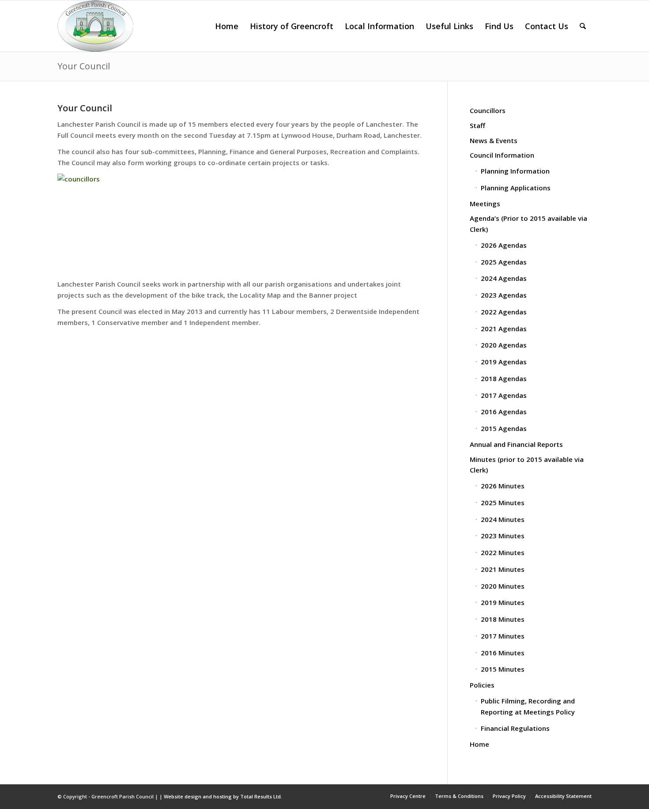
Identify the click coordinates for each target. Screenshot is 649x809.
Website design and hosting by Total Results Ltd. (223, 796)
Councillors (488, 110)
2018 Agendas (504, 378)
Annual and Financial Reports (516, 444)
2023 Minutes (502, 535)
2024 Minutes (502, 519)
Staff (477, 125)
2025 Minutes (502, 502)
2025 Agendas (504, 261)
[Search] (583, 26)
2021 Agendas (504, 328)
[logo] (95, 26)
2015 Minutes (502, 669)
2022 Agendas (504, 311)
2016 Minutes (502, 652)
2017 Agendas (504, 395)
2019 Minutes (502, 602)
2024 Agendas (504, 278)
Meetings (485, 203)
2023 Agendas (504, 295)
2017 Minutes (502, 635)
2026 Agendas (504, 245)
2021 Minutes (502, 569)
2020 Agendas (504, 344)
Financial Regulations (515, 728)
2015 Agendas (504, 428)
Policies (482, 684)
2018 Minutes (502, 619)
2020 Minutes (502, 586)
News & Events (493, 140)
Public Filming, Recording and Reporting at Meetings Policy (528, 706)
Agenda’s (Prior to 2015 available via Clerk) (528, 224)
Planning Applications (516, 187)
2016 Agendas (504, 411)
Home (479, 744)
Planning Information (515, 170)
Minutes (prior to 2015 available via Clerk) (527, 465)
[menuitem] (226, 26)
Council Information (502, 155)
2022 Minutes (502, 552)
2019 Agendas (504, 361)
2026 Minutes (502, 485)
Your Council (83, 66)
